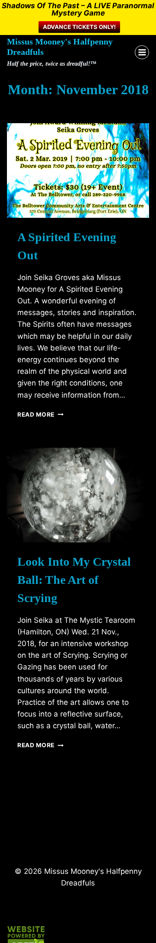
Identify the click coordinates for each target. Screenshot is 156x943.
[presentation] (78, 170)
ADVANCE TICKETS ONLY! (79, 26)
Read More (40, 414)
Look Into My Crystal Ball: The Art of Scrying (74, 580)
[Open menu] (142, 52)
